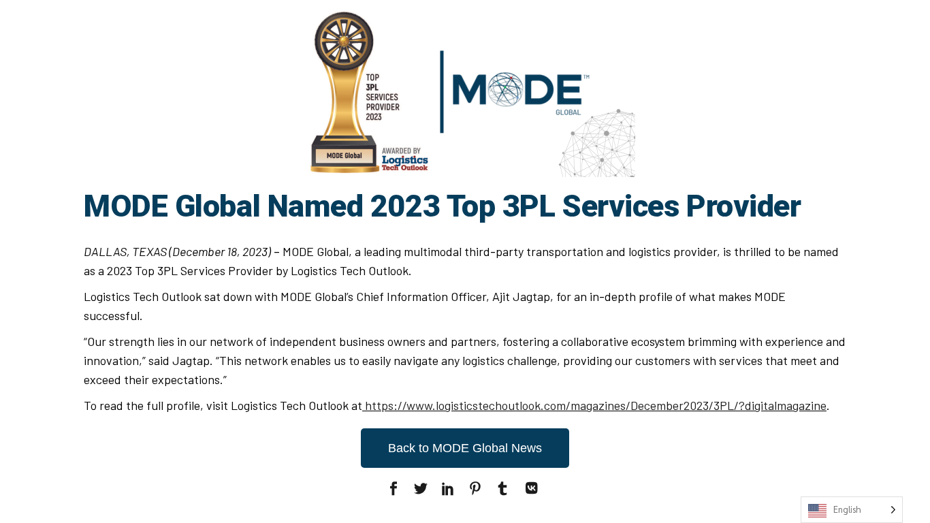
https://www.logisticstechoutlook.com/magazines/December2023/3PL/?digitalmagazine (596, 405)
